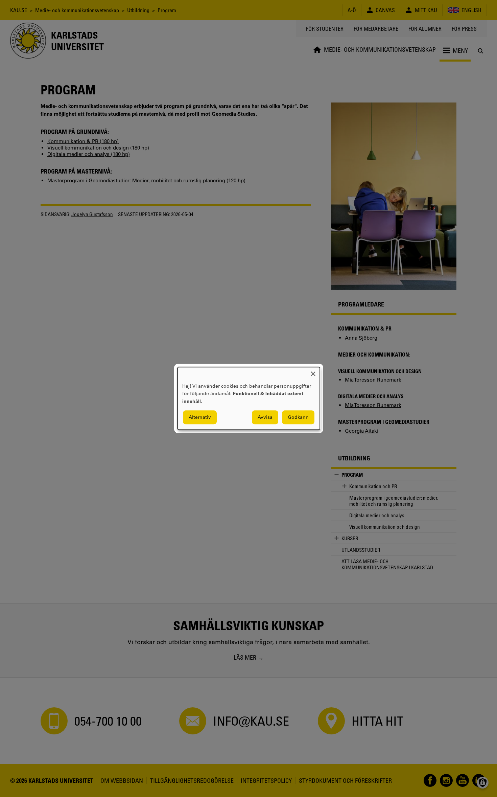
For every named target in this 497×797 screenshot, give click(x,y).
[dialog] (249, 398)
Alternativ (200, 417)
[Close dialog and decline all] (313, 371)
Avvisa (265, 417)
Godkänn (298, 417)
